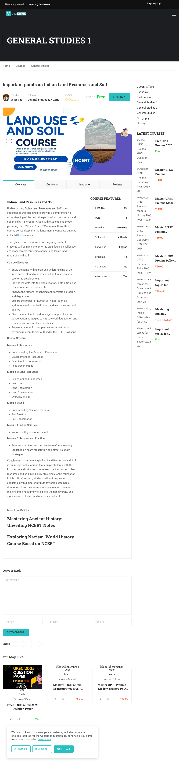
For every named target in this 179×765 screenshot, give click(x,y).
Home (6, 65)
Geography (143, 118)
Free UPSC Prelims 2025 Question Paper (22, 707)
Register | (151, 3)
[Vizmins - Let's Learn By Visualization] (16, 14)
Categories (33, 95)
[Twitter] (23, 644)
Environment (144, 97)
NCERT (55, 99)
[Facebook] (15, 644)
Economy (142, 92)
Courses (20, 65)
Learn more (44, 739)
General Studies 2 (147, 107)
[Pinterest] (31, 644)
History (141, 123)
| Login (159, 3)
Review (68, 95)
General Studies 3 (147, 113)
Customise (21, 749)
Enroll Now (23, 677)
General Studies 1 (41, 65)
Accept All (64, 749)
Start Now (119, 96)
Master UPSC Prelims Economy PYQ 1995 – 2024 (67, 687)
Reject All (42, 749)
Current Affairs (145, 86)
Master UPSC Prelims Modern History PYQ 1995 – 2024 (112, 687)
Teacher (15, 95)
